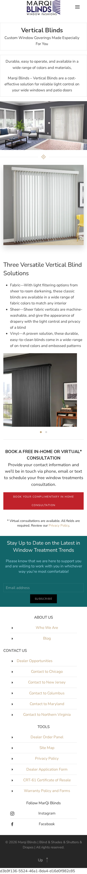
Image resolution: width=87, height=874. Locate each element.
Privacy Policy (59, 525)
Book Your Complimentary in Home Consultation (43, 501)
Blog (47, 638)
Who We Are (47, 627)
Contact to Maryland (47, 703)
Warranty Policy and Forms (47, 790)
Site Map (46, 747)
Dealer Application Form (47, 769)
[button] (47, 860)
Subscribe (43, 599)
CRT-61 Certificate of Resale (47, 780)
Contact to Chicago (47, 671)
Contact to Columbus (46, 693)
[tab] (41, 432)
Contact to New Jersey (47, 682)
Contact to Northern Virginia (47, 714)
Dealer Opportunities (34, 660)
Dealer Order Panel (47, 737)
